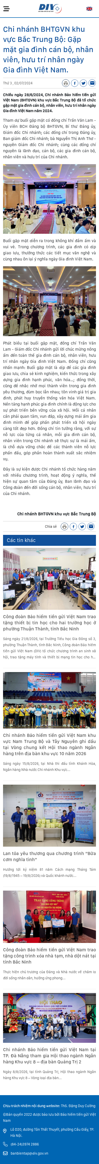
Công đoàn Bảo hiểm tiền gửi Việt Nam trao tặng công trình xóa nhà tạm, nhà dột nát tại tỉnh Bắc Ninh (49, 956)
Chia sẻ (51, 526)
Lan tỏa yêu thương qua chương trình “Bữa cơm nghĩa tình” (49, 856)
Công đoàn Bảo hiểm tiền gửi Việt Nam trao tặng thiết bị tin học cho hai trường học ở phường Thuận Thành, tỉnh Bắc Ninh (49, 622)
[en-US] (89, 9)
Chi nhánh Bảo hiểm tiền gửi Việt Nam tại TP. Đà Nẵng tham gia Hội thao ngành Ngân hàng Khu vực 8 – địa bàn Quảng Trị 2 (49, 1055)
